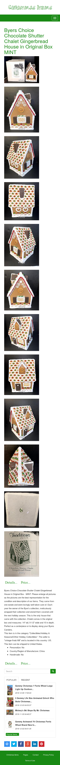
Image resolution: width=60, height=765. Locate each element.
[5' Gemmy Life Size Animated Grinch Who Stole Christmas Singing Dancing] (10, 701)
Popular (11, 679)
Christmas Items (12, 755)
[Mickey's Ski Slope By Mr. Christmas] (10, 713)
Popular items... (12, 734)
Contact (36, 755)
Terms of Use (30, 760)
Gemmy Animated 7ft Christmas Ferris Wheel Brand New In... (33, 723)
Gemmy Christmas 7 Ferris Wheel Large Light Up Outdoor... (34, 687)
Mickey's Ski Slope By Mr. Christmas (32, 710)
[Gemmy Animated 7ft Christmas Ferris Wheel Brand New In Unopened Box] (10, 724)
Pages (25, 755)
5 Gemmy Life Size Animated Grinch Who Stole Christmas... (34, 700)
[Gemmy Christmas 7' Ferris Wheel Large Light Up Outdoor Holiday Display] (10, 688)
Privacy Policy (48, 755)
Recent (25, 679)
